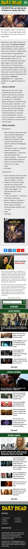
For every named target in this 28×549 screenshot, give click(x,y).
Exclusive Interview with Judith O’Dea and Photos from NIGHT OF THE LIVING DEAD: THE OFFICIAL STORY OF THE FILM (14, 453)
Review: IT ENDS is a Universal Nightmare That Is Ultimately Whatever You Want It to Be (14, 328)
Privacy (23, 544)
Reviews (4, 521)
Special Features (14, 372)
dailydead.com (18, 541)
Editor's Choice (14, 435)
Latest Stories (6, 518)
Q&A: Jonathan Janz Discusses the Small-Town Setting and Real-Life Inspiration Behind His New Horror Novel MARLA (20, 422)
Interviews (5, 523)
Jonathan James (15, 13)
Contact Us (18, 520)
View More (14, 367)
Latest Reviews (14, 311)
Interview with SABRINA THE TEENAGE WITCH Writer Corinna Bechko (19, 404)
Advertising (18, 521)
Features (4, 520)
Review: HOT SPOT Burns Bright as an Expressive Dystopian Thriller (19, 335)
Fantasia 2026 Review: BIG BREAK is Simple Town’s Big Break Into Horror (20, 361)
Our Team (18, 518)
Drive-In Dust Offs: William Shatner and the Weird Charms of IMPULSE (13, 389)
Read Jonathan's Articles (14, 297)
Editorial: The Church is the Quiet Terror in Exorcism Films (20, 483)
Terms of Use (5, 546)
